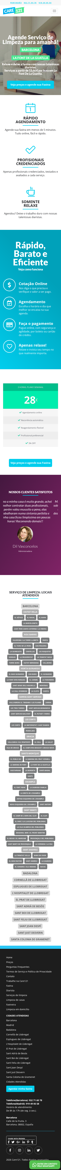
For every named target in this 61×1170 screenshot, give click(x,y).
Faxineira (11, 1004)
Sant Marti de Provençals (19, 844)
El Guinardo (46, 674)
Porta (45, 640)
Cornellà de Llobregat (30, 880)
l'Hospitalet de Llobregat (30, 893)
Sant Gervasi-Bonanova (39, 708)
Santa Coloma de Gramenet (30, 939)
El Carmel (33, 680)
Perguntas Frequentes (17, 966)
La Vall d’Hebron (19, 691)
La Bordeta (30, 770)
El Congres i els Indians (25, 867)
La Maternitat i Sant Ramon (36, 725)
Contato (10, 976)
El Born (42, 617)
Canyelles (30, 651)
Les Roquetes (45, 651)
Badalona (30, 873)
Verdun (12, 657)
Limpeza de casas (15, 999)
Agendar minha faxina (20, 1088)
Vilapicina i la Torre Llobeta (25, 640)
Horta (46, 691)
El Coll (38, 742)
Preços (9, 962)
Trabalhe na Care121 (17, 980)
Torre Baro (14, 663)
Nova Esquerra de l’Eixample (23, 804)
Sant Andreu (30, 849)
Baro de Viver (40, 855)
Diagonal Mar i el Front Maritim (30, 833)
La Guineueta (16, 651)
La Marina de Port (18, 765)
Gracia (30, 736)
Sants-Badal (44, 770)
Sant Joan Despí (30, 926)
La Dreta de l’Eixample (30, 793)
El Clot (44, 816)
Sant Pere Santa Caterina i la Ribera (30, 629)
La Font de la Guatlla (40, 765)
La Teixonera (48, 680)
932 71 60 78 (30, 3)
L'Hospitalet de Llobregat (19, 1043)
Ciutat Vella (30, 611)
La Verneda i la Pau (44, 844)
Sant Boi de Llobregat (30, 913)
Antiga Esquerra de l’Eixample (30, 799)
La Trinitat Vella (22, 855)
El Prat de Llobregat (16, 1048)
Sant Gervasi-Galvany (20, 714)
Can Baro (32, 674)
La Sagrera (46, 861)
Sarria (48, 702)
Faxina (9, 985)
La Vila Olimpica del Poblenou (30, 827)
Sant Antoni (45, 804)
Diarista (10, 990)
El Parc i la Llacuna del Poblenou (30, 821)
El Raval (31, 617)
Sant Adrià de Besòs (30, 906)
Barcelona (30, 606)
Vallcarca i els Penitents (19, 742)
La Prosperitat (26, 657)
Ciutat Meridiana (31, 663)
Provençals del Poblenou (42, 838)
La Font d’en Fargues (16, 680)
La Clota (35, 691)
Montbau (44, 685)
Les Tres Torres (18, 708)
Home (9, 957)
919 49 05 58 (45, 3)
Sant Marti (30, 810)
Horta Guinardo (30, 668)
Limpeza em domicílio (17, 1009)
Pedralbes (30, 731)
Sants (30, 776)
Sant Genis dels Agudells (24, 685)
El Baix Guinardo (16, 674)
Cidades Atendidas (16, 1081)
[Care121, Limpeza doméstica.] (14, 11)
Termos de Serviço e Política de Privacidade (29, 971)
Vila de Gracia (13, 748)
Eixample (30, 781)
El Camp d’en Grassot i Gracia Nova (38, 748)
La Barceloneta (30, 623)
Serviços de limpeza (16, 995)
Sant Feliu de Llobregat (30, 919)
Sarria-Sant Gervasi (30, 696)
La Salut (49, 742)
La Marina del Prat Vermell (37, 759)
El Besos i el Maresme (16, 838)
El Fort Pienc (19, 787)
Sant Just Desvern (30, 932)
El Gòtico (19, 617)
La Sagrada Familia (38, 787)
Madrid (10, 1025)
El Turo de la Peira (22, 646)
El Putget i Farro (42, 714)
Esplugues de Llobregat (30, 886)
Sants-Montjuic (30, 753)
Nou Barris (30, 634)
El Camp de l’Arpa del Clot (25, 816)
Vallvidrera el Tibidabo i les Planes (25, 702)
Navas (43, 867)
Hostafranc (15, 770)
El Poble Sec (15, 759)
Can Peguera (40, 646)
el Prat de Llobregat (30, 899)
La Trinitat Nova (44, 657)
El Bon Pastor (15, 861)
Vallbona (47, 663)
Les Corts (30, 719)
